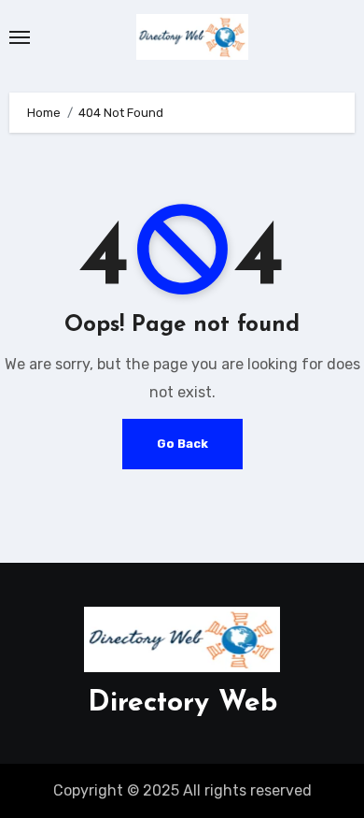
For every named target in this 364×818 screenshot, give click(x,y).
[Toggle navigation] (19, 37)
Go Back (182, 444)
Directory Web (182, 703)
